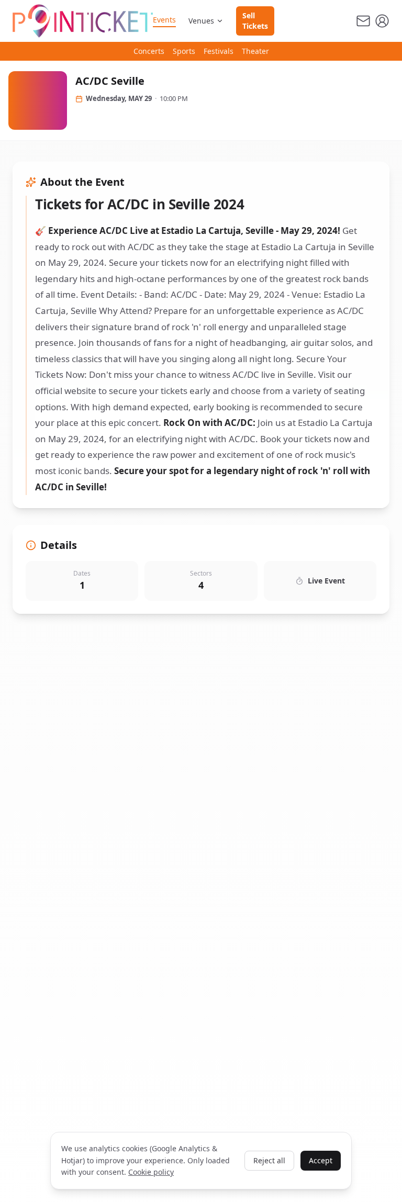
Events (164, 20)
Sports (184, 51)
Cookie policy (151, 1172)
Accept (320, 1160)
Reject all (269, 1160)
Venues (201, 21)
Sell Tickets (255, 20)
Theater (255, 51)
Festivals (218, 51)
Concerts (148, 51)
